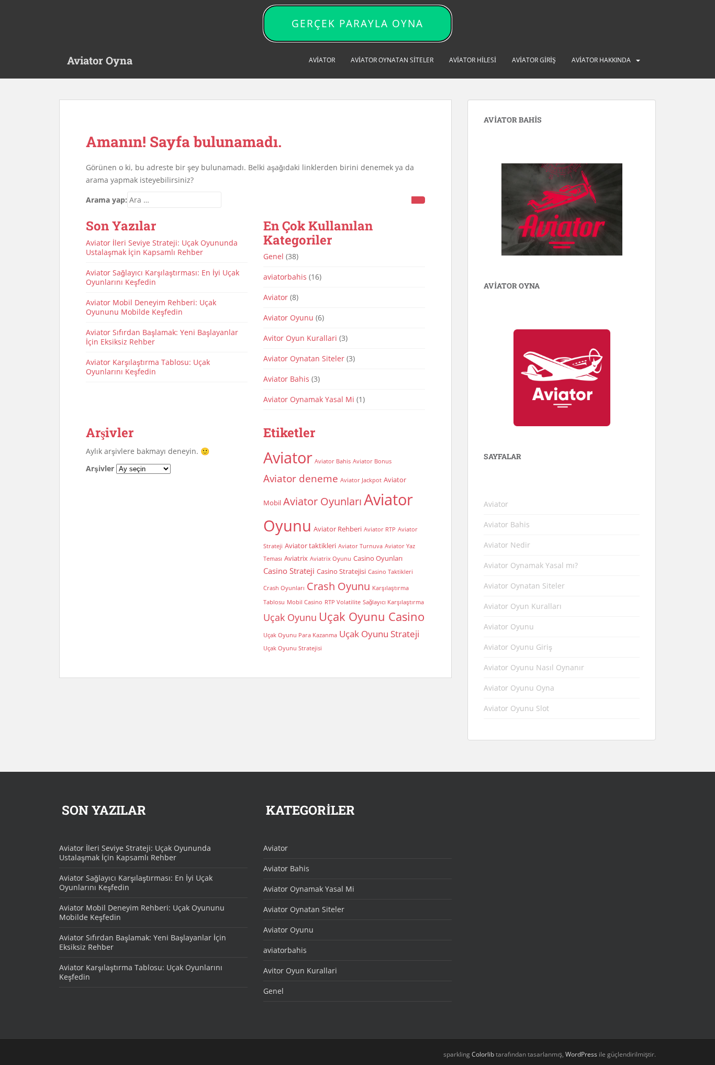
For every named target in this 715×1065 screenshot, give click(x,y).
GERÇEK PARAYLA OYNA (357, 23)
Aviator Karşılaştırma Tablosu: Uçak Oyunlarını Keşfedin (148, 366)
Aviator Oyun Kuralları (523, 606)
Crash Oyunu (338, 586)
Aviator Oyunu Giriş (518, 647)
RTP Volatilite (343, 602)
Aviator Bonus (372, 461)
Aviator (322, 60)
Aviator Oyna (99, 60)
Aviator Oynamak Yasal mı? (531, 565)
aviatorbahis (285, 277)
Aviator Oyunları (322, 501)
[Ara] (418, 200)
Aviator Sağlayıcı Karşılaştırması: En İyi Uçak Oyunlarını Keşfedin (162, 277)
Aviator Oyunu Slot (516, 708)
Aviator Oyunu (288, 318)
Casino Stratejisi (341, 571)
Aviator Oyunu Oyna (519, 688)
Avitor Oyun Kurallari (300, 338)
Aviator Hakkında (601, 60)
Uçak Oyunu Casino (371, 616)
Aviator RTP (380, 529)
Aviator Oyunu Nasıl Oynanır (534, 667)
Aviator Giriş (534, 60)
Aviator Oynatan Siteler (392, 60)
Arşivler (100, 468)
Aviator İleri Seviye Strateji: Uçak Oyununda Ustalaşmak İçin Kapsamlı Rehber (162, 247)
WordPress (581, 1054)
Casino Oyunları (378, 558)
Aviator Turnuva (360, 546)
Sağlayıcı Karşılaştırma (393, 602)
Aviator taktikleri (310, 545)
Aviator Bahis (286, 379)
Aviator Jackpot (361, 480)
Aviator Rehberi (338, 529)
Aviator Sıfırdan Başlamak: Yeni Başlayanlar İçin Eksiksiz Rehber (162, 337)
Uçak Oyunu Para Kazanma (300, 635)
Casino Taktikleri (390, 571)
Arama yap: (106, 200)
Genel (273, 256)
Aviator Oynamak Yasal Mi (308, 399)
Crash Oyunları (284, 588)
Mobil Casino (304, 602)
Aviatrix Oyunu (330, 558)
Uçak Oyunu (290, 617)
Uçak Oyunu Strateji (379, 634)
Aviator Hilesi (472, 60)
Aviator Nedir (507, 545)
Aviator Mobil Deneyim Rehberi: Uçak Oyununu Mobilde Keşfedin (151, 307)
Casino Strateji (289, 570)
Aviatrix (296, 558)
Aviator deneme (300, 478)
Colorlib (483, 1054)
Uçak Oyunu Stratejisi (292, 648)
